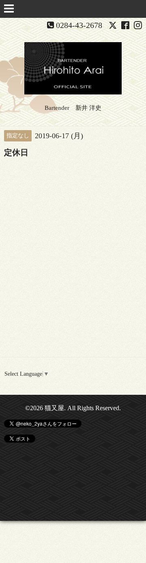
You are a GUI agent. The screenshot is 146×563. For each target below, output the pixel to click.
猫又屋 (54, 408)
